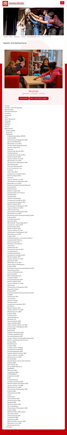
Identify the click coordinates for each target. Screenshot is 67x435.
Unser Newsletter (10, 119)
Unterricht (9, 132)
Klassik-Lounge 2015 (13, 191)
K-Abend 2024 (11, 391)
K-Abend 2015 (11, 187)
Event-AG (10, 177)
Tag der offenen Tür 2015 (15, 179)
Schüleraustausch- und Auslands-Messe (19, 238)
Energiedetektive (12, 380)
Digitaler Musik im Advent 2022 (16, 353)
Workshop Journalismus (14, 244)
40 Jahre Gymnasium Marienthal (17, 145)
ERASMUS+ (10, 368)
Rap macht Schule (12, 289)
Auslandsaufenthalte (13, 253)
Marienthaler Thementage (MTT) (17, 223)
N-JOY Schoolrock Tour (14, 168)
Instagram (8, 121)
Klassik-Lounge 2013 (13, 147)
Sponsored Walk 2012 (14, 142)
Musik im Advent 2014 (14, 176)
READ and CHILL (12, 370)
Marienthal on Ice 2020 (14, 312)
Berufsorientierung (13, 425)
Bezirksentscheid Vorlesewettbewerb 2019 (20, 293)
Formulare (8, 113)
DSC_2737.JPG (33, 91)
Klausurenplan (9, 109)
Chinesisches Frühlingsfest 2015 (17, 181)
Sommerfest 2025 (12, 417)
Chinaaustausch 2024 (13, 393)
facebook (7, 123)
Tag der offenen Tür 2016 (15, 208)
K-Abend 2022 (11, 342)
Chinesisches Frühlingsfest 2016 (17, 206)
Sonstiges (9, 427)
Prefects (10, 170)
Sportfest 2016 (12, 221)
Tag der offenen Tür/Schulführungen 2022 (20, 338)
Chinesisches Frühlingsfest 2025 (17, 408)
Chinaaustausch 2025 (13, 415)
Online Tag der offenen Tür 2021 (33, 36)
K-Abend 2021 (11, 329)
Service (10, 36)
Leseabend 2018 (12, 278)
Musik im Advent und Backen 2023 (17, 383)
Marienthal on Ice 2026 (14, 423)
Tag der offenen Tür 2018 (15, 259)
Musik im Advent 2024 (14, 404)
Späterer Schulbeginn (14, 198)
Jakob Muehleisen (13, 317)
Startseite (6, 36)
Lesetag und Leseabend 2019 (16, 304)
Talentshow (11, 245)
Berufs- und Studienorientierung (17, 340)
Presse (7, 126)
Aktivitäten (23, 36)
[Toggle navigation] (62, 2)
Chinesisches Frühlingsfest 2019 (17, 287)
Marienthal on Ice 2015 (14, 183)
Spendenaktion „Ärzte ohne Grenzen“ (19, 361)
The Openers (11, 298)
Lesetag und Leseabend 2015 (16, 200)
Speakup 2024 (11, 402)
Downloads (8, 115)
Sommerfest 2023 (12, 372)
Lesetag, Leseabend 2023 (15, 381)
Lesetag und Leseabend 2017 (16, 255)
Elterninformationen (11, 111)
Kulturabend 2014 (12, 164)
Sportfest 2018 (12, 274)
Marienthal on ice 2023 (14, 357)
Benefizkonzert (12, 344)
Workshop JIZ (11, 319)
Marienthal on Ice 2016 (14, 213)
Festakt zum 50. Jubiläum (15, 347)
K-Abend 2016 (11, 217)
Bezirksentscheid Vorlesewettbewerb (19, 185)
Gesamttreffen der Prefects (16, 193)
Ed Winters (10, 306)
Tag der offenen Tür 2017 (15, 230)
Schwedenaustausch (13, 219)
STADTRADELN (12, 374)
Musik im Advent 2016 (14, 228)
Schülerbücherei (12, 153)
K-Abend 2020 (11, 313)
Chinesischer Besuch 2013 (15, 151)
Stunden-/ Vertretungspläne (13, 108)
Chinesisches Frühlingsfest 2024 (17, 389)
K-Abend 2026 (11, 138)
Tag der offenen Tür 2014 (15, 159)
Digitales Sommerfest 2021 (15, 332)
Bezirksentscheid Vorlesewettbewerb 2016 (20, 215)
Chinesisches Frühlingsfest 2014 (17, 162)
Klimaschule (11, 285)
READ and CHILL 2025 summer (16, 412)
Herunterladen (24, 98)
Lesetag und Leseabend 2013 (16, 155)
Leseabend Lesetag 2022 (15, 349)
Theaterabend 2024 (13, 398)
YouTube (7, 125)
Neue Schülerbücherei (14, 276)
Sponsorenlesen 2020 (14, 321)
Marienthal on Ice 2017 (14, 234)
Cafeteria (10, 149)
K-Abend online (12, 315)
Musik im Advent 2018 (14, 281)
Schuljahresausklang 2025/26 (16, 136)
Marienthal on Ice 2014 (14, 160)
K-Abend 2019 (11, 291)
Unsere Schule (10, 130)
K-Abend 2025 (11, 410)
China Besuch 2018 (13, 270)
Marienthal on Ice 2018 (14, 262)
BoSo (9, 378)
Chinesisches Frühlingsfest (15, 264)
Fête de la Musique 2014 (14, 166)
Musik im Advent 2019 (14, 308)
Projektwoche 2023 (13, 376)
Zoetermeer (11, 397)
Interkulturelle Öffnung (14, 240)
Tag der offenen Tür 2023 (15, 355)
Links (6, 117)
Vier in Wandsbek (12, 406)
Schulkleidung (11, 194)
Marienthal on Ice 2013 (14, 143)
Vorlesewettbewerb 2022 (15, 351)
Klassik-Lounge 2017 (13, 242)
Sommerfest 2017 (12, 247)
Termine (7, 106)
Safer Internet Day (13, 210)
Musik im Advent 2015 (14, 204)
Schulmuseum (11, 196)
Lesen (9, 395)
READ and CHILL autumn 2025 (16, 421)
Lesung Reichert (12, 251)
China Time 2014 (12, 172)
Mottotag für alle (12, 364)
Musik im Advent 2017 (14, 257)
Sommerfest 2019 (12, 296)
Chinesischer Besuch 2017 (15, 249)
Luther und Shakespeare (15, 272)
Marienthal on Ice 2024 (14, 387)
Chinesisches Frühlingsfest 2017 (17, 232)
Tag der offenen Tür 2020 (15, 310)
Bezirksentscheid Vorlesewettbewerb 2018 (20, 268)
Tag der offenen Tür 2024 (15, 385)
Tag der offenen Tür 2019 (15, 283)
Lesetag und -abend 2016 (15, 225)
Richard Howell (12, 189)
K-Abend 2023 (11, 363)
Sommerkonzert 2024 (13, 400)
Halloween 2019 (12, 302)
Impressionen (16, 36)
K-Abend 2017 (11, 236)
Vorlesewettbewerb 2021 (15, 336)
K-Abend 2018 (11, 266)
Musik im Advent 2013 (14, 157)
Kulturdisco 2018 (12, 261)
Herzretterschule (12, 414)
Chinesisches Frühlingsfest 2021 (17, 327)
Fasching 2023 (11, 359)
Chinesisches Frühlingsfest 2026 (17, 140)
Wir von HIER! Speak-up (14, 366)
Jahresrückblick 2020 (13, 323)
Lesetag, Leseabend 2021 (15, 334)
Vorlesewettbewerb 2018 (15, 279)
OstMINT (10, 295)
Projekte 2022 (11, 346)
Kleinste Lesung (12, 300)
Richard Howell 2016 (13, 227)
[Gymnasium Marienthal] (14, 3)
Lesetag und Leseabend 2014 (16, 174)
